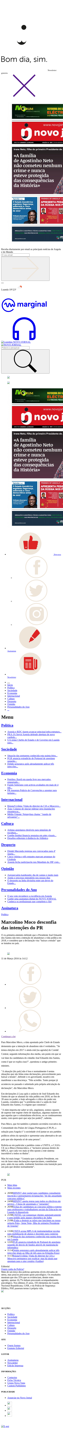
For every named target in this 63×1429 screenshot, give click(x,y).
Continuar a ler (8, 1036)
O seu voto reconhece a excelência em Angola (29, 896)
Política (7, 725)
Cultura (7, 823)
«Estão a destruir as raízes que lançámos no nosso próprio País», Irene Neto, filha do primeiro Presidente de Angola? (34, 1223)
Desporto (8, 845)
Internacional (11, 800)
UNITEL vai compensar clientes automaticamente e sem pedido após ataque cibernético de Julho (34, 1216)
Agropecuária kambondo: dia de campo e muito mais (32, 875)
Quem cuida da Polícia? (12, 1269)
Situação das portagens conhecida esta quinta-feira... (32, 755)
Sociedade (9, 749)
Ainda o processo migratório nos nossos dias (28, 877)
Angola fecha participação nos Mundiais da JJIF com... (33, 862)
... (8, 709)
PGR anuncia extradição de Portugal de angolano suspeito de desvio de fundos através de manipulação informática (33, 1245)
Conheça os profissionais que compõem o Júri (29, 901)
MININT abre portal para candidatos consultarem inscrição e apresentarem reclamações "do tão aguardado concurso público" (34, 1196)
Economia (9, 773)
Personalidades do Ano (19, 890)
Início (10, 685)
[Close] (24, 96)
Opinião (7, 869)
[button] (34, 554)
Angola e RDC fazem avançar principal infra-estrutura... (34, 731)
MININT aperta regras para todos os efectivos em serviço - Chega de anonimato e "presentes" (34, 1202)
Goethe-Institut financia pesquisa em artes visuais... (31, 835)
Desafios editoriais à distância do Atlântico (27, 838)
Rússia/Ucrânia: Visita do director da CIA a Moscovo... (34, 806)
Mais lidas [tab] (12, 1185)
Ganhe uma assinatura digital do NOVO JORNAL (31, 898)
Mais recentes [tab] (13, 1188)
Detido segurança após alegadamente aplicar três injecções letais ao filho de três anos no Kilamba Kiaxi (33, 1251)
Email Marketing (9, 1423)
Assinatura (9, 908)
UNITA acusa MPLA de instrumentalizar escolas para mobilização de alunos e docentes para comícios (33, 1232)
